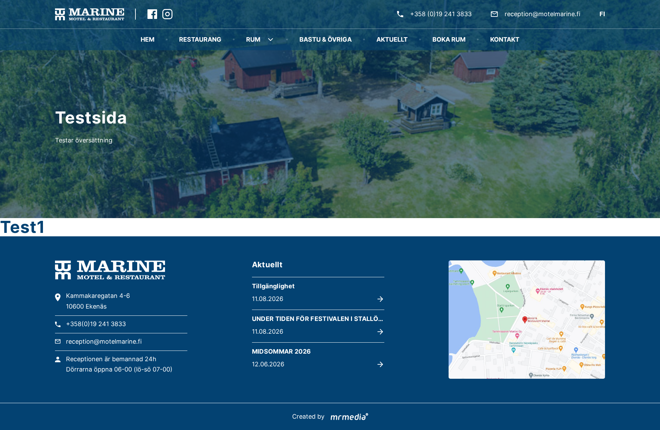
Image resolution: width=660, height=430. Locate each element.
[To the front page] (89, 14)
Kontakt (504, 39)
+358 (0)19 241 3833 (441, 14)
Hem (147, 39)
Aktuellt (392, 39)
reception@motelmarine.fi (542, 14)
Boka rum (448, 39)
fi (602, 14)
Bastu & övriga (325, 39)
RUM (253, 39)
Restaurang (200, 39)
